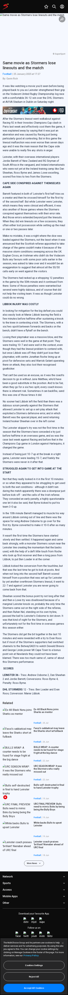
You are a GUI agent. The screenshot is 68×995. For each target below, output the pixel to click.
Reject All (34, 976)
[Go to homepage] (6, 7)
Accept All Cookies (34, 988)
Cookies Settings (34, 965)
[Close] (62, 943)
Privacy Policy (31, 955)
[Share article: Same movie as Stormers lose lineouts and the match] (62, 19)
